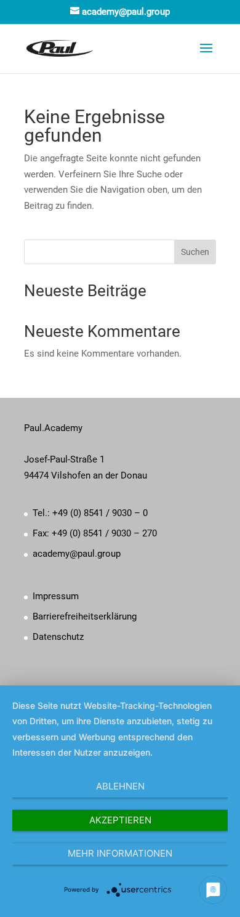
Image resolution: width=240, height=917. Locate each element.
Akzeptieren (120, 820)
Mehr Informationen (120, 853)
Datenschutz (58, 636)
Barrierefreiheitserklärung (85, 616)
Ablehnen (120, 786)
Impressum (56, 596)
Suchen (195, 252)
